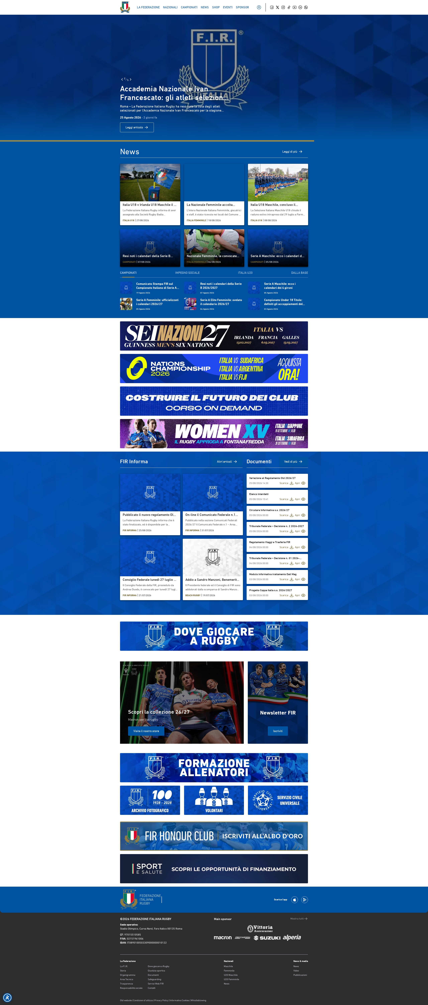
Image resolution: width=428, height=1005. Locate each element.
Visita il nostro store (146, 731)
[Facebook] (272, 7)
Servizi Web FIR (156, 983)
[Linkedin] (300, 7)
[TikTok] (289, 7)
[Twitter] (278, 7)
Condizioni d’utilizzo (143, 1000)
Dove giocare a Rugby (158, 966)
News (226, 983)
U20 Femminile (231, 979)
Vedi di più (290, 461)
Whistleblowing (198, 1000)
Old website (126, 1000)
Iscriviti (278, 731)
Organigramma (127, 975)
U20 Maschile (231, 975)
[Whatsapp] (306, 7)
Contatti (151, 988)
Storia (123, 970)
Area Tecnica (126, 979)
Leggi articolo (134, 127)
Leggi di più (289, 151)
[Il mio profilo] (258, 7)
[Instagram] (283, 7)
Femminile (229, 970)
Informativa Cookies (179, 1000)
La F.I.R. (124, 966)
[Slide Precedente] (122, 79)
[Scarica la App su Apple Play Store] (294, 899)
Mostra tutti (297, 918)
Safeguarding (154, 979)
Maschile (228, 966)
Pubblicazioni (300, 975)
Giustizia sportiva (156, 970)
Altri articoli (224, 461)
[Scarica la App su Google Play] (304, 899)
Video (296, 970)
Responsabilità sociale (131, 988)
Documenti (153, 975)
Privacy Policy (161, 1000)
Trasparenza (126, 983)
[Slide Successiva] (131, 79)
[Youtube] (295, 7)
